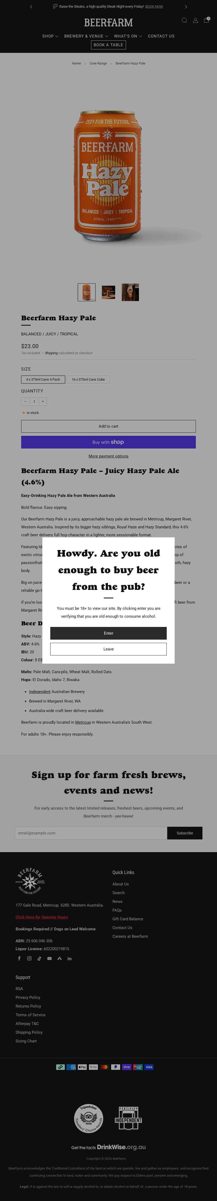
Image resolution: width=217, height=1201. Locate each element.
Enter (108, 633)
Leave (108, 649)
